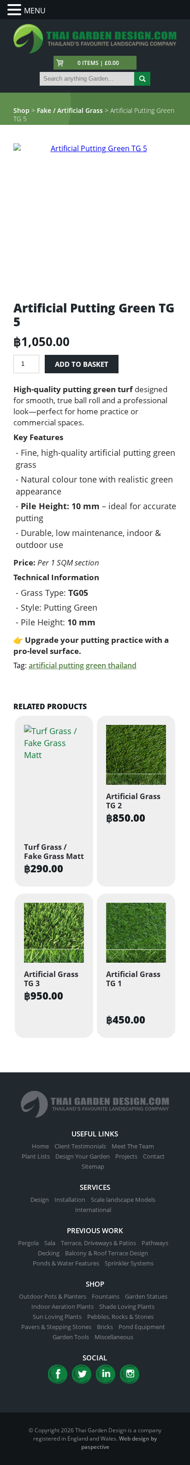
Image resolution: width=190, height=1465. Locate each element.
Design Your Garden (82, 1156)
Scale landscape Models (123, 1199)
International (93, 1210)
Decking (48, 1253)
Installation (69, 1199)
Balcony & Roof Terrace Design (106, 1253)
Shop (21, 110)
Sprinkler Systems (129, 1263)
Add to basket (81, 364)
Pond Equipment (142, 1327)
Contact (154, 1156)
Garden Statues (146, 1296)
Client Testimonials (80, 1146)
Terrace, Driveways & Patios (98, 1243)
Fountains (105, 1296)
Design (39, 1199)
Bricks (105, 1327)
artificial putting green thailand (83, 665)
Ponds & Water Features (66, 1263)
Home (40, 1146)
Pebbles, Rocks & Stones (120, 1316)
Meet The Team (133, 1146)
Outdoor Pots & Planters (52, 1296)
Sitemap (93, 1166)
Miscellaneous (114, 1337)
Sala (49, 1243)
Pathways (155, 1243)
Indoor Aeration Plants (62, 1306)
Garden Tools (71, 1337)
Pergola (28, 1243)
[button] (15, 10)
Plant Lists (36, 1156)
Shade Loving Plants (126, 1306)
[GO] (142, 79)
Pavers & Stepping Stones (56, 1327)
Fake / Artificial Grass (70, 110)
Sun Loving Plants (57, 1316)
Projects (126, 1156)
